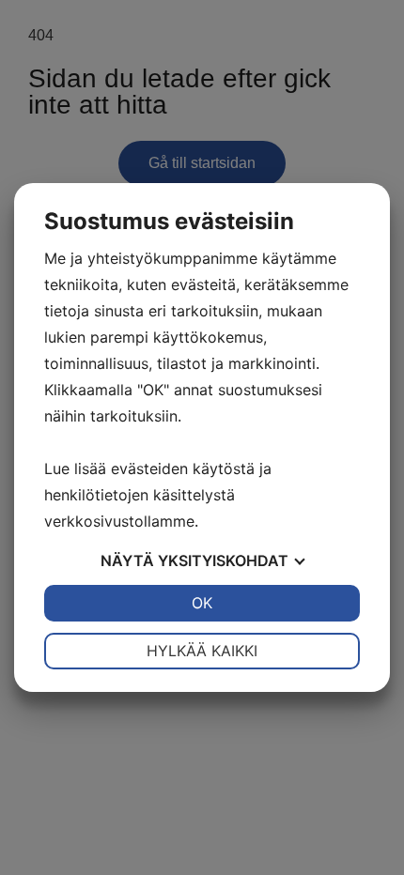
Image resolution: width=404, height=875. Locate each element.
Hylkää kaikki (202, 650)
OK (202, 602)
